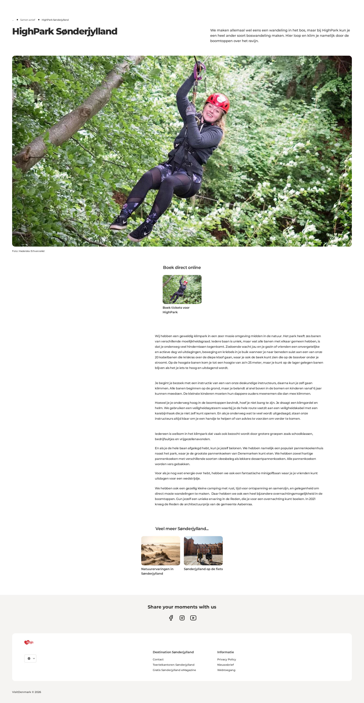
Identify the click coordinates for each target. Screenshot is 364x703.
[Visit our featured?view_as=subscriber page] (193, 618)
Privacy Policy (226, 659)
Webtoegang (226, 670)
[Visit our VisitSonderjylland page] (171, 618)
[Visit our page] (182, 618)
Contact (158, 659)
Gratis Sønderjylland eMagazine (174, 670)
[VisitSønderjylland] (35, 642)
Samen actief (27, 19)
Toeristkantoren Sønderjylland (174, 664)
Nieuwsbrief (225, 664)
